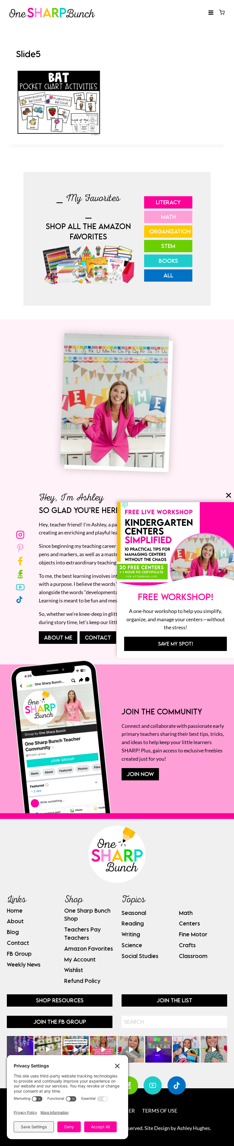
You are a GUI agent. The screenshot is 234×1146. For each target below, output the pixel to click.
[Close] (228, 495)
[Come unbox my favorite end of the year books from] (103, 1049)
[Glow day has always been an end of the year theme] (75, 1049)
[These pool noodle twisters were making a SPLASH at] (48, 1049)
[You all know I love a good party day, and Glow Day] (20, 1049)
